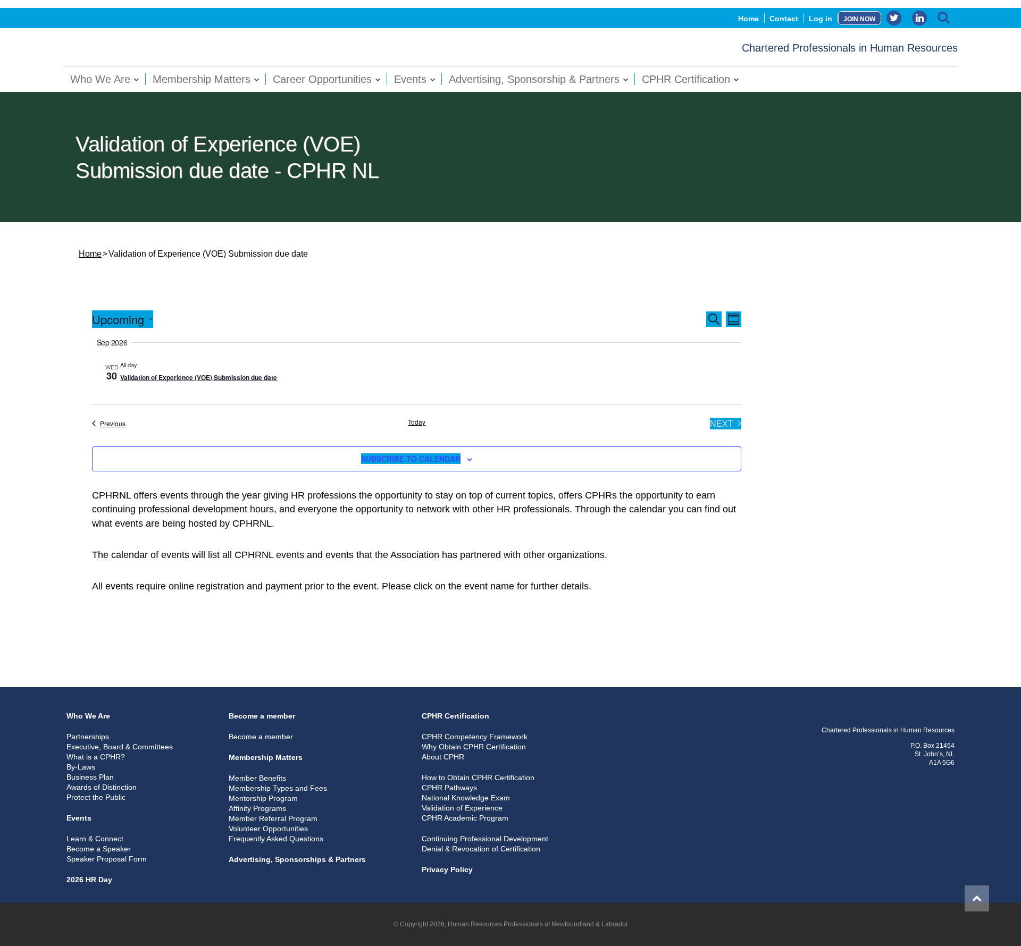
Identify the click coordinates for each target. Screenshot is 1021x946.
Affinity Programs (257, 808)
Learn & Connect (94, 838)
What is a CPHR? (95, 757)
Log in (820, 18)
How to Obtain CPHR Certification (478, 777)
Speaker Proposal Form (106, 859)
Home (748, 18)
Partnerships (87, 736)
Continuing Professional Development (485, 838)
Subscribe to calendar (411, 458)
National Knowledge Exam (466, 797)
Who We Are (100, 79)
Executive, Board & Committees (119, 746)
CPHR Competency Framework (475, 736)
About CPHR (443, 757)
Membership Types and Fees (278, 788)
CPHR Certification (686, 79)
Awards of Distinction (101, 787)
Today (416, 422)
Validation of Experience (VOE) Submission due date (198, 377)
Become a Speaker (98, 848)
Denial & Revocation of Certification (481, 848)
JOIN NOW (859, 19)
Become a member (262, 716)
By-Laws (80, 767)
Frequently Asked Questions (276, 838)
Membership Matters (201, 79)
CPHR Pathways (449, 787)
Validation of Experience (462, 808)
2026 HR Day (89, 879)
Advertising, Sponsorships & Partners (297, 859)
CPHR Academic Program (465, 818)
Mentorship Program (263, 798)
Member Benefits (257, 778)
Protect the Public (95, 797)
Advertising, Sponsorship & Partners (534, 79)
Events (410, 79)
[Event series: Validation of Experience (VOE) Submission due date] (142, 364)
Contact (783, 18)
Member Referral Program (273, 818)
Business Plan (90, 777)
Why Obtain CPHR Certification (474, 746)
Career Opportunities (322, 79)
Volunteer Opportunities (268, 828)
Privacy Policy (447, 869)
